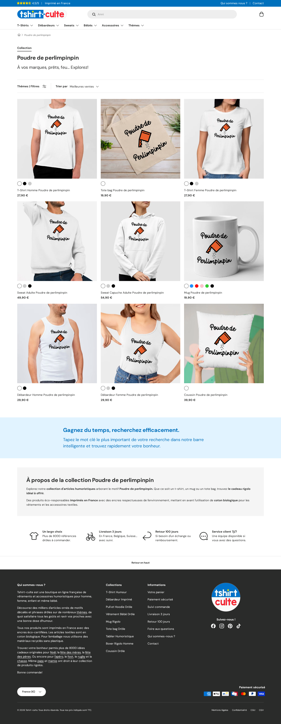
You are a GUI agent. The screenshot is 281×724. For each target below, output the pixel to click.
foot (70, 656)
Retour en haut (141, 562)
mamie (52, 661)
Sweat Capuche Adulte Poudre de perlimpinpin (132, 293)
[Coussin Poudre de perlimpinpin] (224, 343)
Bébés (88, 25)
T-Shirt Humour (116, 592)
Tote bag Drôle (115, 629)
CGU (253, 710)
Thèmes (134, 25)
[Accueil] (18, 35)
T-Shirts (23, 25)
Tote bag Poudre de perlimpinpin (123, 190)
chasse (22, 661)
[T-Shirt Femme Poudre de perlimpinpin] (224, 139)
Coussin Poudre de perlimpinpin (205, 395)
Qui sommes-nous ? (161, 636)
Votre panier (156, 592)
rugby (81, 656)
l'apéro (58, 656)
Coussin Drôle (115, 651)
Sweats (69, 25)
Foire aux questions (161, 629)
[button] (261, 14)
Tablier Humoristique (120, 636)
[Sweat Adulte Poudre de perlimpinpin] (57, 241)
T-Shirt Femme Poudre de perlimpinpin (210, 190)
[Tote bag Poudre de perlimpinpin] (140, 139)
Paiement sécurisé (160, 599)
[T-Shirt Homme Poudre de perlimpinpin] (57, 139)
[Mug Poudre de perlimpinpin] (224, 241)
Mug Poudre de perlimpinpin (203, 293)
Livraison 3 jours (159, 614)
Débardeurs (46, 25)
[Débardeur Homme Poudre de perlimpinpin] (57, 343)
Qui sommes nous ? (234, 3)
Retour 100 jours (159, 622)
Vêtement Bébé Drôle (120, 614)
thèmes (82, 612)
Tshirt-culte (31, 710)
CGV (261, 710)
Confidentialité (239, 710)
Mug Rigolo (113, 622)
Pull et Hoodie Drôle (119, 607)
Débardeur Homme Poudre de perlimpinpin (46, 395)
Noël (53, 652)
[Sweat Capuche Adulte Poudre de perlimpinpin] (140, 241)
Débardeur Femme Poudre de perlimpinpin (129, 395)
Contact (258, 3)
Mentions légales (220, 710)
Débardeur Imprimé (119, 599)
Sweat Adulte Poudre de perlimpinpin (42, 293)
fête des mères (70, 652)
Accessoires (110, 25)
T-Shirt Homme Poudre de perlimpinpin (43, 190)
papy (40, 661)
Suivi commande (159, 607)
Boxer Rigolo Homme (119, 643)
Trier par (61, 86)
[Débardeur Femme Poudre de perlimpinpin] (140, 343)
